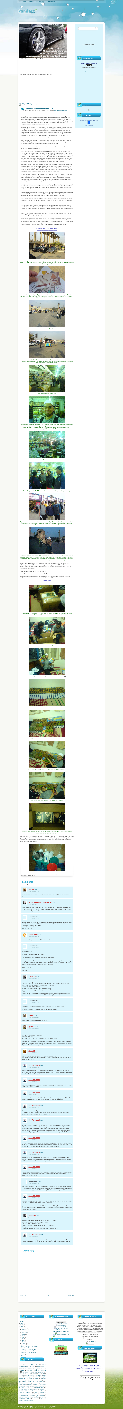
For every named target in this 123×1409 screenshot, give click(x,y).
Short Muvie (27, 1394)
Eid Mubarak (39, 1372)
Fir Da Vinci (33, 934)
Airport (20, 1365)
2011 (21, 1323)
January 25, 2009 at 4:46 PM (34, 1002)
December (24, 1328)
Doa (32, 1372)
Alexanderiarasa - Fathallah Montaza (30, 1351)
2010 (21, 1325)
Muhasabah (41, 1386)
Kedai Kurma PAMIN (28, 1381)
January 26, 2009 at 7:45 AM (34, 1107)
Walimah (21, 1400)
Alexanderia (23, 1366)
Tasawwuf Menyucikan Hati (25, 1397)
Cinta (35, 1368)
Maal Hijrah (30, 1384)
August (23, 1334)
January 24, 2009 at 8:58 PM (34, 918)
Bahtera (20, 1368)
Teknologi (44, 1397)
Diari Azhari (57, 110)
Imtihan (36, 1376)
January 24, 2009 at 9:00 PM (34, 936)
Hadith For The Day (36, 1375)
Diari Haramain (26, 1372)
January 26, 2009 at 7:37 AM (34, 1081)
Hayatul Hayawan (28, 1376)
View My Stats (88, 72)
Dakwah (21, 1370)
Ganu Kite (27, 1375)
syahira (31, 1015)
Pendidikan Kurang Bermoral (25, 1389)
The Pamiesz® (34, 1065)
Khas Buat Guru (40, 1381)
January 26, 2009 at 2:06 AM (34, 1052)
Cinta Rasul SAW (41, 1368)
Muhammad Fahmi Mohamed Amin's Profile (89, 120)
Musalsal (31, 1387)
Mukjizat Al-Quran (23, 1387)
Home (19, 1)
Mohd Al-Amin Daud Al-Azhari (40, 902)
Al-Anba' (26, 1364)
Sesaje (20, 1394)
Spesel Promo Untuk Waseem (28, 1349)
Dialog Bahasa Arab (31, 1370)
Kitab (61, 110)
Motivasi (28, 1386)
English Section (22, 1373)
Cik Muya (32, 976)
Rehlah (36, 1392)
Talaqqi (42, 1395)
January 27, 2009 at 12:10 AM (34, 1236)
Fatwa (39, 1373)
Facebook (28, 1373)
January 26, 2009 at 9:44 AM (34, 1183)
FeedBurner (93, 1341)
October (24, 1331)
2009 (21, 1326)
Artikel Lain (30, 1366)
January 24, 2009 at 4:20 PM (34, 904)
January (23, 1345)
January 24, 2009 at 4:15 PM (34, 891)
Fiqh (43, 1374)
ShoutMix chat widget (25, 103)
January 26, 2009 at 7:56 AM (34, 1139)
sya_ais (31, 889)
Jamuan (30, 1378)
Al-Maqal (44, 1364)
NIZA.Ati (32, 1051)
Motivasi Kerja (34, 1386)
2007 (21, 1355)
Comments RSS (40, 1)
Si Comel (34, 1394)
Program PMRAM (23, 1391)
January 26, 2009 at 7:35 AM (34, 1067)
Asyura (38, 1366)
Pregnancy (42, 1389)
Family (34, 1374)
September (24, 1332)
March (23, 1342)
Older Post (71, 1295)
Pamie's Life (39, 1387)
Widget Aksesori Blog (28, 1400)
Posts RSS (31, 1)
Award (43, 1366)
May (23, 1338)
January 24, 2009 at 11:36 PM (34, 947)
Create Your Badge (89, 125)
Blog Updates (27, 1368)
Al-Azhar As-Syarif (34, 1365)
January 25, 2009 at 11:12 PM (34, 1017)
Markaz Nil (36, 1384)
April (23, 1340)
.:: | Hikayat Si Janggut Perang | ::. (30, 1406)
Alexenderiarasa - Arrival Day (28, 1352)
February (24, 1343)
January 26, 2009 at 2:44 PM (34, 1197)
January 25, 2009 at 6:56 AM (34, 978)
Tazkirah (36, 1397)
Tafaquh (32, 1395)
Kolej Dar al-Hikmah (27, 1383)
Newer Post (23, 1295)
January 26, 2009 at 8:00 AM (34, 1154)
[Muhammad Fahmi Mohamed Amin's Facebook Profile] (89, 123)
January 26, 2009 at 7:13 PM (34, 1217)
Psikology (41, 1390)
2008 (21, 1354)
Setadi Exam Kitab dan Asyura (28, 1348)
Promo (33, 1390)
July (22, 1335)
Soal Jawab (42, 1394)
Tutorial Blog (36, 1398)
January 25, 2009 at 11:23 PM (34, 1028)
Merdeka (22, 1386)
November (24, 1329)
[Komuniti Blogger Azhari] (61, 1350)
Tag (37, 1395)
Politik (35, 1389)
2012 (21, 1322)
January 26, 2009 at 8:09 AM (34, 1168)
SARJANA (42, 1392)
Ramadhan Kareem (25, 1392)
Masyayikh (43, 1384)
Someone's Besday (23, 1395)
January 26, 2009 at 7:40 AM (34, 1094)
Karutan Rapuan (37, 1380)
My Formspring (50, 1)
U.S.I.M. (42, 1398)
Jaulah (37, 1378)
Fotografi (21, 1375)
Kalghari (29, 1380)
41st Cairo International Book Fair (39, 109)
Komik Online (36, 1383)
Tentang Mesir (24, 1398)
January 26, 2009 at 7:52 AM (34, 1122)
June (23, 1337)
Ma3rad (65, 110)
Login (24, 1)
